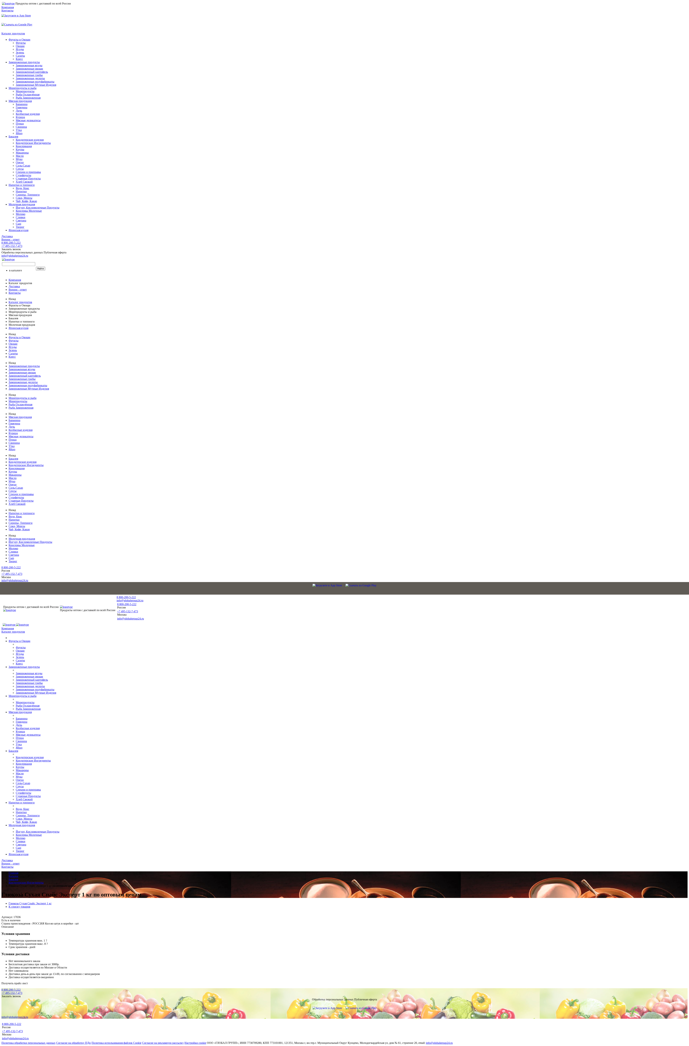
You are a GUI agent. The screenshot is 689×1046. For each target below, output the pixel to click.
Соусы (20, 168)
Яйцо (19, 133)
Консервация (24, 146)
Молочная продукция (22, 204)
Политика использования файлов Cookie (116, 1042)
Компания (7, 7)
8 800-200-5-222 (11, 242)
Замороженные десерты (30, 78)
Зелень (20, 52)
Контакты (7, 10)
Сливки (20, 217)
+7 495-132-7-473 (11, 246)
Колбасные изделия (28, 113)
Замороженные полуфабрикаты (35, 81)
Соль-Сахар (23, 165)
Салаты (20, 55)
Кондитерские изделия (30, 139)
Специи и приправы (28, 172)
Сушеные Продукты (28, 178)
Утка (19, 130)
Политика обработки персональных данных (28, 1042)
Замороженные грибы (29, 75)
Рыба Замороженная (28, 97)
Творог (20, 226)
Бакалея (13, 136)
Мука (19, 159)
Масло (20, 155)
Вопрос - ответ (10, 239)
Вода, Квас (22, 188)
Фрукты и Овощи (19, 39)
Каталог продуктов (13, 33)
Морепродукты (25, 91)
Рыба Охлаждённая (27, 94)
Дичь (19, 110)
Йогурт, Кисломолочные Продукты (37, 207)
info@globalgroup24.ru (439, 1042)
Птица (20, 123)
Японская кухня (18, 230)
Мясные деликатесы (28, 120)
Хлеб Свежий (24, 181)
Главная (13, 872)
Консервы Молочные (29, 210)
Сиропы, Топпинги (28, 194)
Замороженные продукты (24, 62)
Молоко (20, 214)
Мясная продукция (20, 100)
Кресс (19, 58)
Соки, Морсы (24, 197)
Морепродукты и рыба (22, 88)
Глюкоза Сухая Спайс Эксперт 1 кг (30, 903)
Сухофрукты (23, 175)
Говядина (21, 107)
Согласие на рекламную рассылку (163, 1042)
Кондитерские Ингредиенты (33, 142)
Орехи (20, 162)
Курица (20, 117)
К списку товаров (19, 906)
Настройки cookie (195, 1042)
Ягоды (20, 49)
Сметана (21, 220)
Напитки (21, 191)
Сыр (18, 223)
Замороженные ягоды (29, 65)
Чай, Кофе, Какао (26, 201)
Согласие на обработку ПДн (73, 1042)
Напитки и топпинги (22, 184)
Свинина (21, 126)
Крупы (20, 149)
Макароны (22, 152)
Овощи (20, 46)
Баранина (21, 104)
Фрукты (21, 42)
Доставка (7, 236)
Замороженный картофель (32, 71)
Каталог (13, 876)
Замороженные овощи (29, 68)
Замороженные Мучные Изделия (36, 84)
